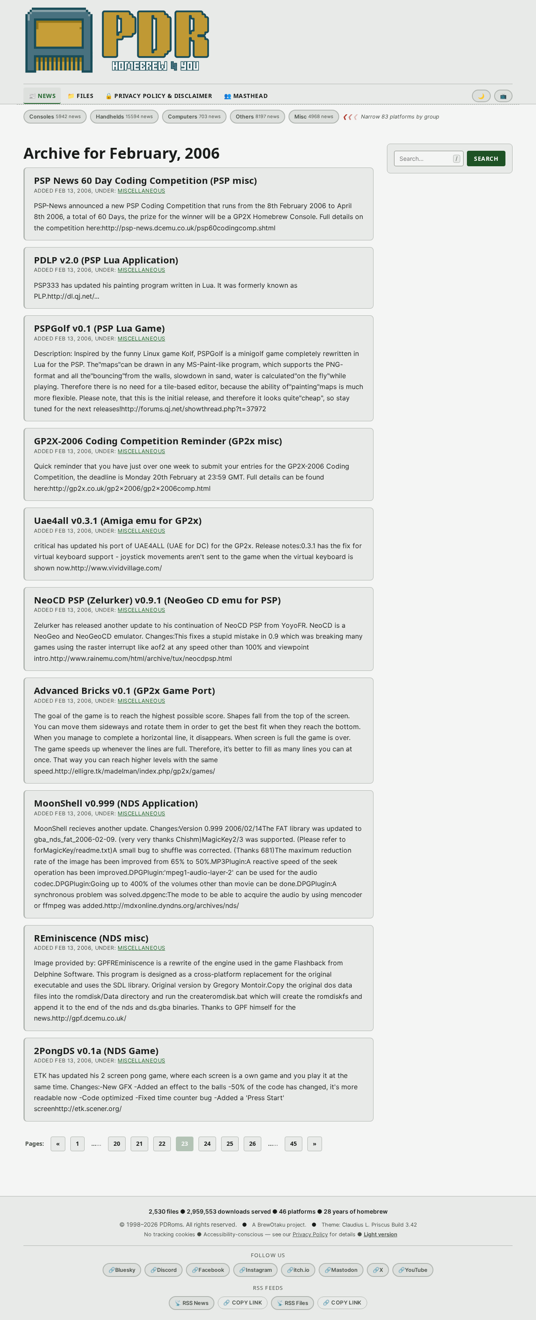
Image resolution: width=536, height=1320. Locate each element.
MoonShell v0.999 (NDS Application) (116, 803)
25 (230, 1143)
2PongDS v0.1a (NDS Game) (96, 1050)
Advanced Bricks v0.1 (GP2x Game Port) (124, 690)
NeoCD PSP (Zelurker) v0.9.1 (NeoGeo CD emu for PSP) (157, 599)
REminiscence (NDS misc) (91, 937)
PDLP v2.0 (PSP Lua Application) (106, 259)
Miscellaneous (141, 191)
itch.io (298, 1270)
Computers (194, 116)
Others (257, 116)
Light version (380, 1234)
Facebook (208, 1270)
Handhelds (124, 116)
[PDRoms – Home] (117, 40)
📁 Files (80, 96)
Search (486, 158)
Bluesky (121, 1270)
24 (207, 1143)
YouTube (413, 1270)
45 (293, 1143)
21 (139, 1143)
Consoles (55, 116)
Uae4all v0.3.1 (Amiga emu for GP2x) (117, 520)
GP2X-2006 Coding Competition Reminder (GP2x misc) (158, 440)
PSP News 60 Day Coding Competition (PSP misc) (145, 180)
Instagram (255, 1270)
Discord (163, 1270)
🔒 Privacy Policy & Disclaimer (158, 96)
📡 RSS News (192, 1303)
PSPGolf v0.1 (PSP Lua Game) (99, 328)
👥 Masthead (246, 96)
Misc (313, 116)
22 (162, 1143)
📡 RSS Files (292, 1303)
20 (116, 1143)
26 (252, 1143)
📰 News (42, 96)
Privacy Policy (310, 1234)
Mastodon (341, 1270)
